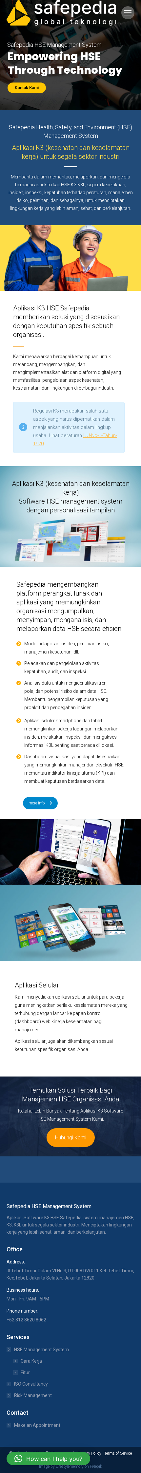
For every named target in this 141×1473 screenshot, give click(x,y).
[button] (48, 1458)
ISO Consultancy (31, 1384)
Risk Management (33, 1395)
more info (37, 803)
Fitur (25, 1372)
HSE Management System (41, 1349)
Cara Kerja (31, 1361)
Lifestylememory (70, 1466)
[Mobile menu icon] (127, 12)
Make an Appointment (37, 1425)
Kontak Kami (27, 87)
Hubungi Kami (70, 1137)
